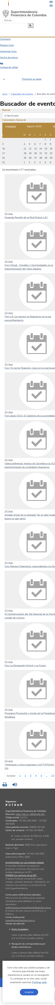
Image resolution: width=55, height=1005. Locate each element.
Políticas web (39, 982)
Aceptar (29, 992)
